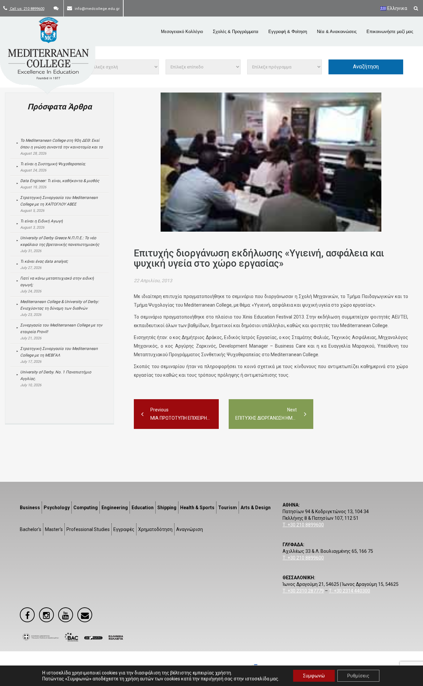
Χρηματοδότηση (155, 529)
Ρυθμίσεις (358, 675)
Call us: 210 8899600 (26, 9)
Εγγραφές (124, 529)
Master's (54, 529)
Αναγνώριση (189, 529)
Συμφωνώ (314, 675)
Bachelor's (30, 529)
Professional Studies (88, 529)
